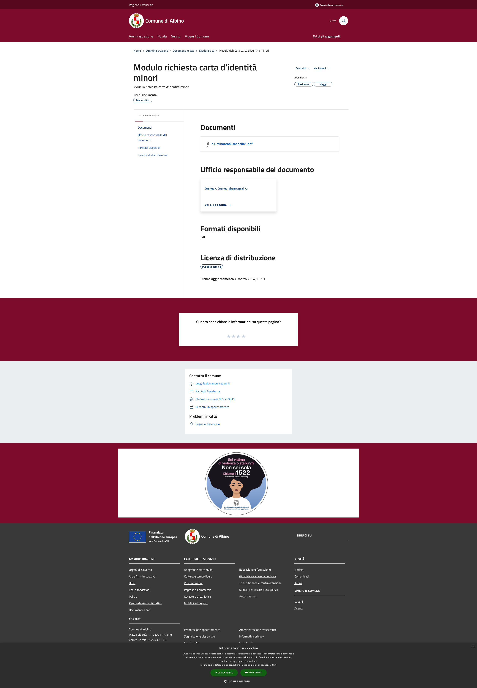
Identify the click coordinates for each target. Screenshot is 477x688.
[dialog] (238, 665)
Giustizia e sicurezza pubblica (257, 576)
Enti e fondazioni (139, 590)
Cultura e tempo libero (198, 576)
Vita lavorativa (193, 583)
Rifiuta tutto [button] (253, 672)
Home (137, 50)
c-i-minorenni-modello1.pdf (231, 143)
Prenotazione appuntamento (202, 629)
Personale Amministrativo (145, 603)
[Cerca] (343, 20)
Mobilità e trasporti (196, 603)
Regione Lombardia (141, 5)
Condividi (301, 68)
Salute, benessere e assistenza (258, 589)
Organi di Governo (140, 569)
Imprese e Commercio (197, 590)
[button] (238, 681)
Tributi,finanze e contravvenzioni (260, 583)
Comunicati (301, 576)
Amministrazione (157, 50)
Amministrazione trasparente (258, 629)
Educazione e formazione (255, 569)
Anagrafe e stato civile (198, 569)
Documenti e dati (184, 50)
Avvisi (298, 583)
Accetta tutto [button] (224, 672)
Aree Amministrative (142, 576)
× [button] (472, 646)
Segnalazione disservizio (199, 636)
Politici (133, 596)
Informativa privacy (251, 636)
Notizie (298, 569)
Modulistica (206, 50)
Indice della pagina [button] (148, 115)
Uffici (132, 583)
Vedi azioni (320, 68)
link (275, 664)
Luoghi (298, 601)
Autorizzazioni (248, 596)
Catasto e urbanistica (197, 596)
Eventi (298, 608)
